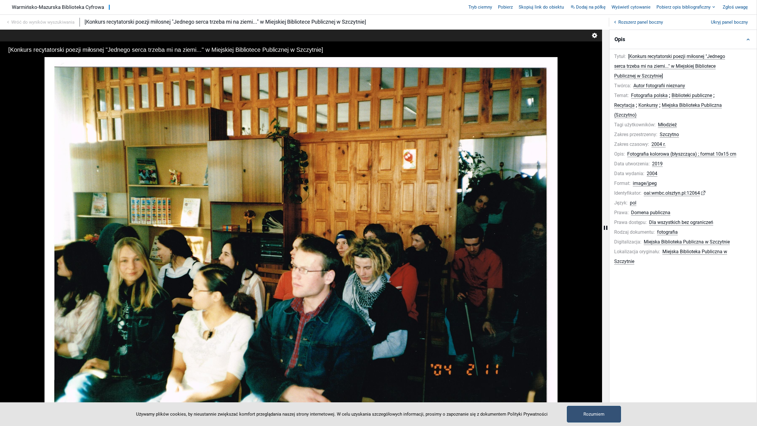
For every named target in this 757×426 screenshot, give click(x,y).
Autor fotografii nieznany (659, 85)
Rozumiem (593, 414)
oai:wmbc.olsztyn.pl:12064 (672, 193)
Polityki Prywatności (527, 414)
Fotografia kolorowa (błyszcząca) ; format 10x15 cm (681, 154)
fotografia (667, 232)
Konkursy (648, 105)
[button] (683, 39)
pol (633, 203)
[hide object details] (605, 228)
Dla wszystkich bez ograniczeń (681, 222)
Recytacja (624, 105)
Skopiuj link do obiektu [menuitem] (541, 7)
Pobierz (505, 7)
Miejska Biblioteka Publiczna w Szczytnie (687, 242)
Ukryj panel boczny (729, 22)
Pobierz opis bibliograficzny (683, 7)
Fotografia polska (649, 95)
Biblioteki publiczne (692, 95)
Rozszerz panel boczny (640, 22)
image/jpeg (645, 183)
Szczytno (669, 134)
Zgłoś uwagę (735, 7)
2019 (657, 164)
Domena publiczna (650, 212)
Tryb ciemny (480, 7)
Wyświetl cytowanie (631, 7)
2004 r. (658, 144)
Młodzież (667, 125)
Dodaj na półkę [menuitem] (591, 7)
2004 (652, 173)
